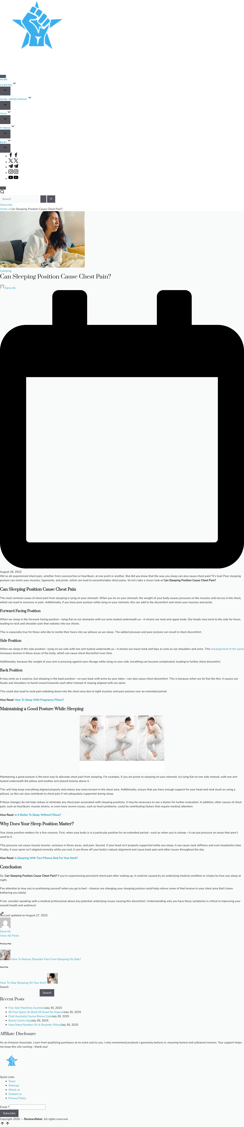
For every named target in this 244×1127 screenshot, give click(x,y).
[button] (43, 199)
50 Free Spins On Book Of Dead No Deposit (36, 1012)
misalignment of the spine (227, 649)
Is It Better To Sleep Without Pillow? (38, 815)
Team (11, 1081)
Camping (5, 271)
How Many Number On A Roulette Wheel (34, 1025)
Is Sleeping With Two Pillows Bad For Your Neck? (46, 858)
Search (4, 987)
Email (4, 1107)
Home (4, 209)
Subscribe (9, 1113)
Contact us (15, 1094)
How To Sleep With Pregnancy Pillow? (39, 700)
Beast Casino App (19, 1020)
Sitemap (13, 1085)
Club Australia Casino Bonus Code (30, 1016)
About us (14, 1090)
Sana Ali (5, 931)
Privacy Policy (17, 1098)
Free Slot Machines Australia (26, 1008)
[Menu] (3, 76)
